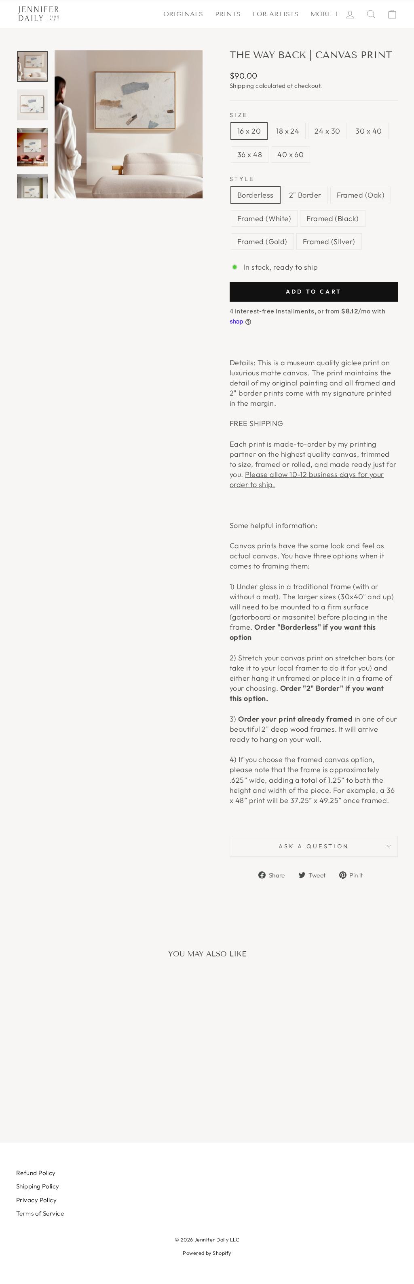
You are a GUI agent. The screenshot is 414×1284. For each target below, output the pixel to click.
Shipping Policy (37, 1186)
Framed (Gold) (262, 241)
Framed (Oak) (360, 195)
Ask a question (314, 846)
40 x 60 (290, 154)
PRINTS (228, 14)
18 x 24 (287, 131)
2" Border (305, 195)
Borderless (255, 195)
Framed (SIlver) (329, 241)
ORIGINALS (183, 14)
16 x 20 (249, 131)
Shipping (242, 85)
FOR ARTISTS (275, 14)
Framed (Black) (332, 218)
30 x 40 (368, 131)
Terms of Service (40, 1213)
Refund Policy (36, 1173)
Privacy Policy (36, 1200)
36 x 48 (249, 154)
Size (239, 115)
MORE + (324, 14)
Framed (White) (264, 218)
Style (242, 179)
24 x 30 (327, 131)
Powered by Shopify (207, 1253)
